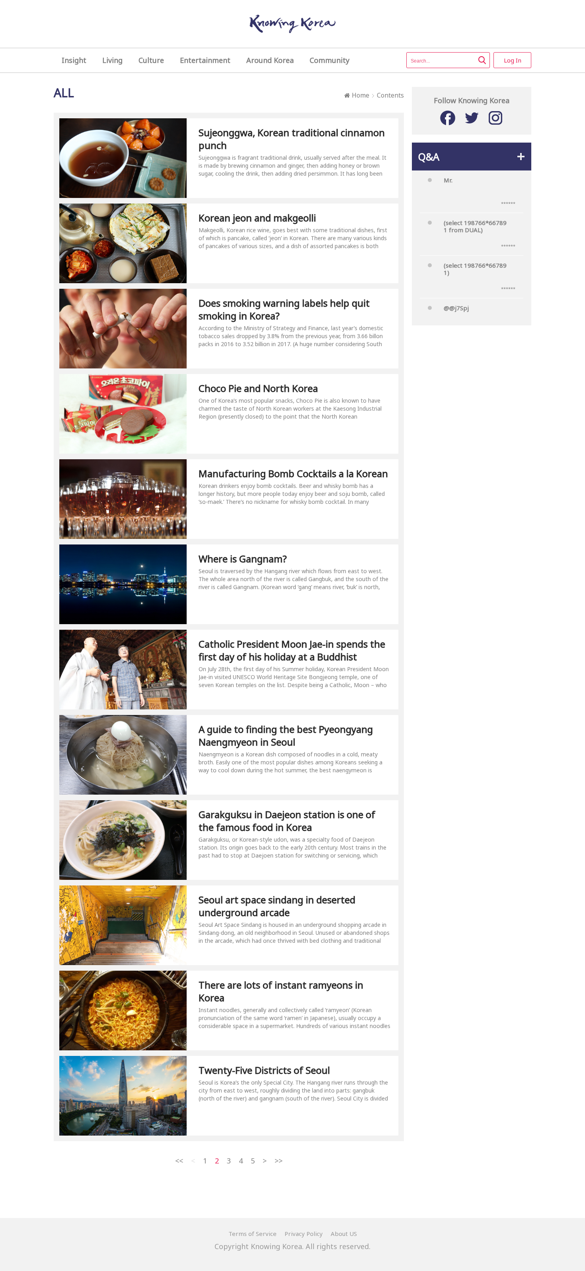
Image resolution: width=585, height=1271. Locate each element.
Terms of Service (252, 1234)
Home (360, 95)
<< (179, 1160)
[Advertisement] (471, 461)
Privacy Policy (304, 1234)
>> (279, 1160)
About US (344, 1234)
